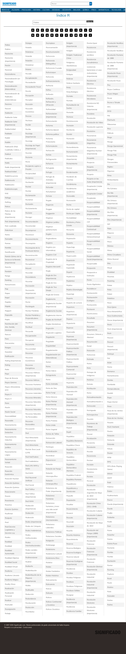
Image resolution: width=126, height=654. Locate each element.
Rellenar (69, 79)
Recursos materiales (33, 393)
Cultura (46, 10)
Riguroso (110, 171)
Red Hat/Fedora (31, 457)
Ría (108, 115)
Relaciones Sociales (54, 536)
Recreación (29, 286)
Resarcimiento (72, 509)
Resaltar (69, 504)
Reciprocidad (30, 173)
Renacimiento (71, 163)
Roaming (110, 281)
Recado (28, 74)
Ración (7, 65)
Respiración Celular (94, 194)
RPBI (109, 457)
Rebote (28, 69)
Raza (7, 403)
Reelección (29, 607)
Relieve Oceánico (53, 609)
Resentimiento (72, 539)
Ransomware (10, 284)
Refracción (50, 150)
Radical (8, 154)
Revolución (91, 485)
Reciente (28, 157)
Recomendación (31, 222)
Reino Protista (51, 421)
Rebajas (28, 43)
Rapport (8, 311)
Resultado (91, 318)
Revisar (90, 460)
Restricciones (92, 313)
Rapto (7, 319)
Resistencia (91, 47)
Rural (109, 578)
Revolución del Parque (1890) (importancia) (92, 533)
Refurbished (50, 192)
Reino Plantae (51, 409)
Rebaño (28, 47)
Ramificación (10, 252)
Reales (7, 537)
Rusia (109, 583)
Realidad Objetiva (12, 558)
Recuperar (29, 340)
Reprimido (70, 378)
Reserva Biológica (73, 548)
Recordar (29, 273)
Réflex (48, 90)
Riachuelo (111, 120)
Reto (89, 368)
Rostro (110, 431)
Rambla (8, 248)
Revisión (90, 465)
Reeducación (30, 603)
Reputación (70, 500)
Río (108, 184)
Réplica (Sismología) (74, 290)
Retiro (89, 363)
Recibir (28, 125)
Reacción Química (12, 483)
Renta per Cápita (73, 213)
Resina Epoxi (92, 43)
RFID (109, 111)
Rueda (109, 509)
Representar (71, 374)
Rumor (110, 565)
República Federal (73, 475)
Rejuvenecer (51, 460)
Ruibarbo (110, 517)
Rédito (28, 585)
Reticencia (91, 355)
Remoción (70, 138)
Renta (68, 205)
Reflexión (49, 94)
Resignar (69, 595)
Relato (48, 567)
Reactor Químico (11, 509)
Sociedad (56, 10)
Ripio (109, 228)
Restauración (92, 293)
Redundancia (30, 599)
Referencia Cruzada (54, 68)
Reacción (8, 467)
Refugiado (50, 168)
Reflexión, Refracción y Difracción (51, 102)
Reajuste (8, 518)
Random (8, 271)
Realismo (8, 571)
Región (48, 234)
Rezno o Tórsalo (113, 102)
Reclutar (28, 213)
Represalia (70, 332)
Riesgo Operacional (115, 146)
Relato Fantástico (53, 571)
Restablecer (91, 289)
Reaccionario (10, 492)
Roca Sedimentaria (114, 316)
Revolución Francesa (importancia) (92, 551)
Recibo (28, 129)
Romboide (111, 384)
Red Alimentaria (31, 445)
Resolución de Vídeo (95, 122)
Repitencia (70, 276)
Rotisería (110, 440)
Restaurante (92, 305)
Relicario (49, 593)
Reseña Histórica (73, 535)
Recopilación (30, 264)
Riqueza (110, 233)
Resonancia (91, 136)
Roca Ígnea (111, 307)
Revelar (90, 451)
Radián (7, 142)
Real (6, 522)
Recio (27, 162)
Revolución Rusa (113, 81)
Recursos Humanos (33, 384)
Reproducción (71, 387)
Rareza (8, 334)
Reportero (70, 307)
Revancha (91, 443)
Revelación (91, 447)
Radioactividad (10, 171)
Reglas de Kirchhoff (53, 320)
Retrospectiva (92, 415)
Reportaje (70, 294)
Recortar (28, 281)
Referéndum (51, 72)
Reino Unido (50, 425)
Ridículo (110, 133)
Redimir (28, 562)
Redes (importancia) (33, 522)
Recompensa (30, 230)
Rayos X (8, 394)
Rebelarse (29, 52)
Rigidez (110, 167)
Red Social (29, 485)
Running (110, 570)
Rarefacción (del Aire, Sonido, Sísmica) (11, 327)
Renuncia (70, 234)
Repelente (70, 252)
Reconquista (30, 243)
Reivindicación (51, 451)
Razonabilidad (10, 416)
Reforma (49, 125)
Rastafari (8, 352)
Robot (109, 294)
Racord (8, 108)
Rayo (7, 374)
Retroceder (91, 406)
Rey (108, 85)
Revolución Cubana (94, 511)
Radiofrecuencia (11, 176)
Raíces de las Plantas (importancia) (10, 214)
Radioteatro (9, 185)
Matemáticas (104, 10)
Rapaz (7, 293)
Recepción (29, 95)
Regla (48, 271)
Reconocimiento (31, 239)
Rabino (7, 49)
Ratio (7, 369)
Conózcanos (27, 627)
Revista (90, 476)
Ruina (109, 530)
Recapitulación (31, 78)
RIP (108, 224)
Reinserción (50, 438)
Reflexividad (50, 109)
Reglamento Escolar (54, 311)
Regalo (48, 200)
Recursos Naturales (33, 409)
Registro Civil (51, 255)
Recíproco (29, 178)
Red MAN (29, 473)
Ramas (7, 243)
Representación (72, 344)
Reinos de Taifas (52, 434)
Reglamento (50, 299)
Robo (109, 290)
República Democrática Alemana (71, 467)
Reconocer (29, 235)
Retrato (90, 384)
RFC (109, 107)
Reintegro (50, 447)
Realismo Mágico (11, 580)
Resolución (91, 118)
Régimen (49, 218)
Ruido (109, 522)
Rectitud (28, 327)
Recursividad (30, 349)
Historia (36, 10)
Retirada (90, 359)
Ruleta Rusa (112, 543)
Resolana (90, 114)
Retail (89, 346)
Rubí (109, 482)
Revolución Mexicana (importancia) (92, 610)
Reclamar (29, 200)
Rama (7, 235)
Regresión (50, 328)
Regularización (51, 350)
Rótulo (109, 449)
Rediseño (29, 566)
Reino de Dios (51, 388)
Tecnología (116, 10)
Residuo (69, 573)
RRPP (109, 478)
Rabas (7, 45)
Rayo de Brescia (11, 378)
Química (86, 10)
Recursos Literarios (33, 389)
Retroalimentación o (95, 402)
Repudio (69, 496)
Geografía (66, 10)
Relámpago (50, 545)
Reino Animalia (52, 384)
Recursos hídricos (32, 380)
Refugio (49, 172)
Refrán (48, 155)
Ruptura (110, 574)
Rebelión (28, 61)
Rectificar (29, 323)
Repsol (69, 428)
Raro (7, 339)
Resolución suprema (95, 127)
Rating (7, 365)
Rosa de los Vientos (115, 418)
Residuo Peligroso (73, 577)
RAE (6, 193)
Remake (69, 96)
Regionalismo (51, 238)
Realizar (8, 600)
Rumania (110, 548)
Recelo (28, 91)
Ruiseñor (110, 535)
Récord (28, 268)
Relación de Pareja (53, 469)
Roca (109, 303)
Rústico (110, 587)
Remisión (70, 125)
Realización (9, 588)
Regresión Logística (53, 333)
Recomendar (30, 226)
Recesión (29, 104)
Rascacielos (9, 343)
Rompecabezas (113, 389)
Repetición (70, 260)
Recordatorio (30, 277)
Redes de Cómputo (33, 526)
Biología (76, 10)
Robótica (110, 298)
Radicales (9, 158)
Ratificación (9, 356)
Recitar (28, 191)
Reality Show (10, 584)
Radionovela (10, 180)
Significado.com (9, 3)
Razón (7, 407)
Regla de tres (51, 283)
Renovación (71, 200)
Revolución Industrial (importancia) (92, 584)
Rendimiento (71, 184)
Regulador (50, 341)
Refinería (49, 85)
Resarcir (69, 513)
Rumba (110, 552)
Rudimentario (112, 495)
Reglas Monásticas (53, 324)
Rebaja (7, 613)
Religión (69, 51)
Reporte (69, 298)
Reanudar (9, 605)
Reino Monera (51, 397)
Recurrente (29, 344)
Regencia (49, 205)
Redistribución (31, 570)
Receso (28, 116)
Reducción (29, 594)
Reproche (70, 383)
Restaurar (91, 309)
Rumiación (111, 561)
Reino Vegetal (51, 429)
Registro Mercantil (53, 267)
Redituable (29, 590)
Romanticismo (112, 376)
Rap (6, 289)
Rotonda (110, 444)
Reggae (49, 209)
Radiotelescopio (11, 189)
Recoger (28, 217)
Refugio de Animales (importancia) (51, 180)
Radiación (9, 113)
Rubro (109, 491)
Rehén (48, 362)
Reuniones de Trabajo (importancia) (92, 426)
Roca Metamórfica (114, 311)
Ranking (8, 280)
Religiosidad (71, 70)
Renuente (70, 230)
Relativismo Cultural (54, 554)
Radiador (8, 133)
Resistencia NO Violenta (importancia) (93, 106)
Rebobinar (29, 65)
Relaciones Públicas (54, 532)
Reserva (69, 544)
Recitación (29, 182)
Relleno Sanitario (73, 83)
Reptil (68, 432)
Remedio (69, 112)
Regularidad (50, 346)
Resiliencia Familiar (73, 611)
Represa (69, 328)
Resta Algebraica (93, 284)
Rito (108, 263)
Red (27, 433)
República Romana (73, 479)
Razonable (9, 420)
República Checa (73, 445)
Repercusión (71, 256)
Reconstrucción (31, 255)
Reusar (90, 434)
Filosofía (15, 10)
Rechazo (28, 120)
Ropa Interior (112, 402)
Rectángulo (29, 306)
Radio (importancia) (12, 167)
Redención (29, 517)
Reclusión (29, 204)
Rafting (8, 202)
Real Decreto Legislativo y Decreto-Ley (10, 530)
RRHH (109, 474)
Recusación (30, 429)
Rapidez (8, 302)
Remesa (69, 117)
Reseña (69, 531)
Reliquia (69, 74)
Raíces (7, 206)
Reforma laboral (52, 130)
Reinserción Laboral (54, 442)
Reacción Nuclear (12, 479)
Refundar (49, 187)
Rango (7, 276)
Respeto (90, 174)
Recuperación (30, 336)
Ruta (109, 591)
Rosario (110, 422)
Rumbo (110, 556)
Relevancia (50, 584)
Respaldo (90, 158)
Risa (109, 237)
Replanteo (70, 281)
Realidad (8, 542)
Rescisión (70, 526)
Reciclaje (28, 141)
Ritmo (109, 250)
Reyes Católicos (113, 89)
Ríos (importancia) (114, 220)
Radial (7, 138)
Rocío (109, 324)
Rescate (69, 518)
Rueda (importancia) (115, 504)
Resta (89, 280)
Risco (109, 242)
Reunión (90, 419)
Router (110, 453)
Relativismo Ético (52, 558)
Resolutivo (91, 131)
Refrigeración (51, 159)
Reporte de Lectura (74, 303)
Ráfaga (8, 198)
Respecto (90, 162)
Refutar (49, 196)
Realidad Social (11, 562)
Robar (109, 285)
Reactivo (8, 505)
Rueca (109, 500)
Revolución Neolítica (115, 51)
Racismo (8, 104)
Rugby (109, 513)
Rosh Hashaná (113, 427)
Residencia (70, 569)
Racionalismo (10, 74)
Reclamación (30, 195)
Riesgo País (112, 150)
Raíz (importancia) (12, 221)
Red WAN (29, 501)
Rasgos (8, 347)
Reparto (69, 243)
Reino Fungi (50, 393)
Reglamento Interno (54, 315)
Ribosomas (111, 124)
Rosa (109, 406)
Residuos (70, 582)
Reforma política (52, 134)
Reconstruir (30, 260)
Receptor (29, 100)
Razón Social (10, 412)
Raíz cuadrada (10, 226)
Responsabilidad (93, 202)
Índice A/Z (5, 10)
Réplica (69, 285)
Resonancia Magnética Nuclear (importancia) (94, 150)
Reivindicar (50, 456)
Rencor (69, 168)
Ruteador (111, 596)
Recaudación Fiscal (33, 87)
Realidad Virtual (11, 567)
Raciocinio (9, 54)
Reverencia (91, 456)
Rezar (109, 98)
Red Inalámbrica (31, 461)
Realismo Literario (12, 575)
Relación (49, 464)
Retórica (90, 380)
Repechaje (70, 247)
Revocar (90, 481)
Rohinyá (110, 354)
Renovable (70, 196)
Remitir (69, 134)
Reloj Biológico (72, 92)
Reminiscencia (72, 121)
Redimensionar (31, 557)
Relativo (49, 562)
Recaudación (30, 82)
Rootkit (110, 393)
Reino (48, 379)
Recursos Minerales (33, 397)
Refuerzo (49, 163)
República (70, 436)
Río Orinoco (112, 208)
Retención (91, 350)
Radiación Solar (11, 117)
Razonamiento (10, 425)
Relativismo (50, 549)
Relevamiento (51, 580)
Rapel (7, 298)
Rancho (8, 267)
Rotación (110, 435)
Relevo (48, 589)
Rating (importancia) (13, 361)
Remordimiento (72, 147)
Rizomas (110, 276)
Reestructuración (52, 52)
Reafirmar (9, 513)
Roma (109, 367)
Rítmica (110, 246)
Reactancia (9, 500)
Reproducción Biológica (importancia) (71, 420)
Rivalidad (110, 272)
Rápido (7, 306)
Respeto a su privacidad (13, 627)
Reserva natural (72, 557)
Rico (109, 129)
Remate (69, 100)
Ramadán (9, 239)
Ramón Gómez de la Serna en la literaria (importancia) (13, 259)
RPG (109, 462)
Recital (28, 187)
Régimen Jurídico (52, 222)
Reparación (70, 238)
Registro (49, 243)
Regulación (50, 337)
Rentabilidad (71, 218)
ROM (109, 363)
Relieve (49, 597)
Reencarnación (52, 47)
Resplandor (91, 198)
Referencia (50, 56)
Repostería (70, 323)
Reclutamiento (31, 208)
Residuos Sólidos (73, 590)
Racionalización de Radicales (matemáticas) (12, 96)
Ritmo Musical (112, 259)
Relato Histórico (52, 575)
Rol (108, 358)
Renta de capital (72, 209)
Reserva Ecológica (73, 552)
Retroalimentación (94, 397)
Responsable (92, 264)
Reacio (7, 496)
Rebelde (28, 56)
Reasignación (10, 609)
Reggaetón (50, 213)
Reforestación (51, 121)
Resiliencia (70, 607)
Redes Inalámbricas (33, 530)
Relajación (50, 541)
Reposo (69, 319)
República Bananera (74, 441)
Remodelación (72, 143)
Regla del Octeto (52, 295)
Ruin (109, 526)
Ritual (109, 268)
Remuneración (72, 152)
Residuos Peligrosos (74, 586)
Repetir (69, 272)
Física (93, 10)
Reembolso (29, 612)
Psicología (26, 10)
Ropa (109, 397)
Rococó (110, 338)
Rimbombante (112, 180)
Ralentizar (9, 230)
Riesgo (110, 142)
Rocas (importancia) (115, 320)
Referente (50, 77)
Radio (7, 163)
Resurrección (92, 342)
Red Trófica (29, 489)
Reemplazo (50, 43)
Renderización (72, 172)
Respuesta (91, 268)
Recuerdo (29, 331)
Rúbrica (110, 487)
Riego (109, 137)
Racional (8, 70)
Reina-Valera (51, 371)
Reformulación (51, 146)
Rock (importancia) (114, 329)
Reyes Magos (112, 94)
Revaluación (91, 438)
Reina (48, 366)
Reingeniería (51, 375)
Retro (89, 393)
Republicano (71, 484)
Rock (109, 333)
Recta (27, 302)
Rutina (109, 600)
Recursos (29, 353)
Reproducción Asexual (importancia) (71, 402)
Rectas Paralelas (32, 311)
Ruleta (109, 539)
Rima (109, 175)
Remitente (70, 130)
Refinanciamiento (53, 81)
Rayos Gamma (10, 382)
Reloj (68, 87)
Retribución (91, 388)
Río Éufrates (112, 188)
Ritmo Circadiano (114, 255)
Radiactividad (10, 129)
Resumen (90, 322)
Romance (111, 371)
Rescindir (70, 522)
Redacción (29, 513)
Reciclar (28, 153)
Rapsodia (8, 315)
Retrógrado (91, 410)
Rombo (110, 380)
